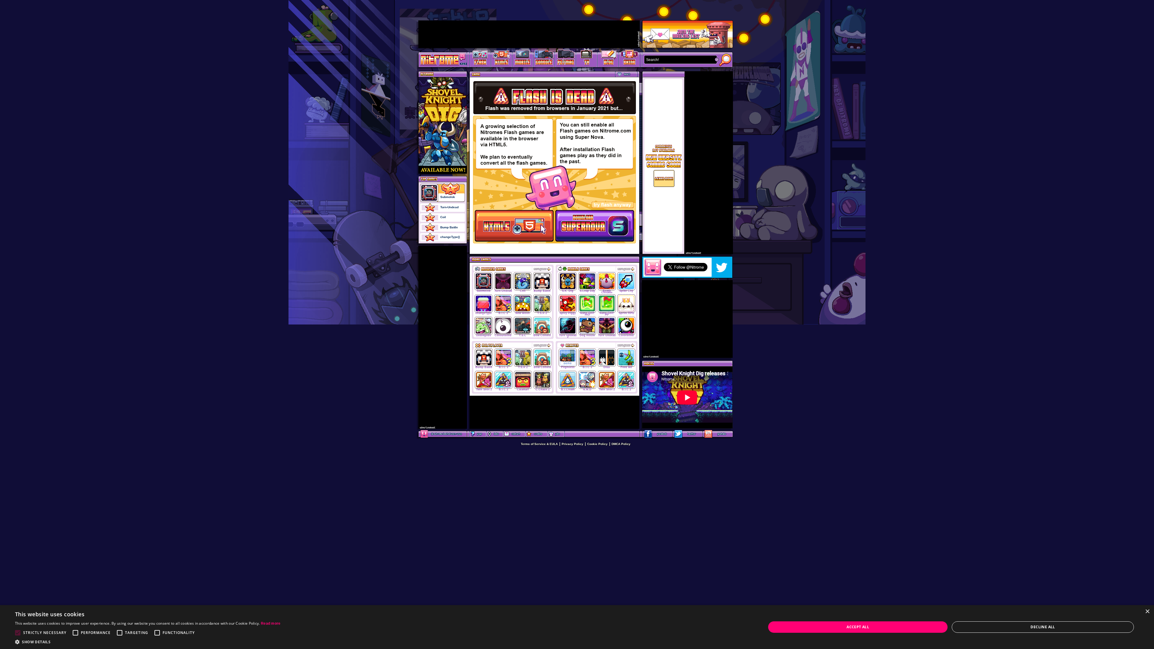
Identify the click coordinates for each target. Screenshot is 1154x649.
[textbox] (679, 59)
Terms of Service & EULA (539, 444)
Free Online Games (480, 59)
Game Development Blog (608, 59)
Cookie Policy (597, 444)
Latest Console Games (544, 59)
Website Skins (629, 59)
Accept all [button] (858, 626)
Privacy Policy (572, 444)
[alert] (577, 627)
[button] (148, 641)
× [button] (1147, 611)
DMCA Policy (621, 444)
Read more (271, 623)
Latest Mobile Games (522, 59)
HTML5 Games (501, 59)
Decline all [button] (1042, 626)
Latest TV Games (586, 59)
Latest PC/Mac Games (565, 59)
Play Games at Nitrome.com (440, 59)
